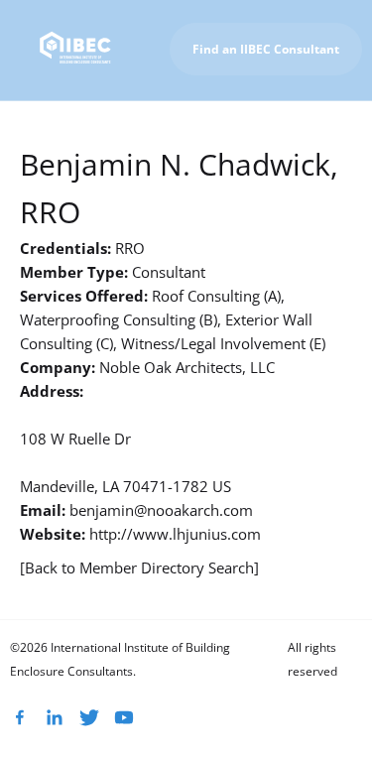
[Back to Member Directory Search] (139, 567)
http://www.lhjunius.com (175, 534)
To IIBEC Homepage (287, 123)
